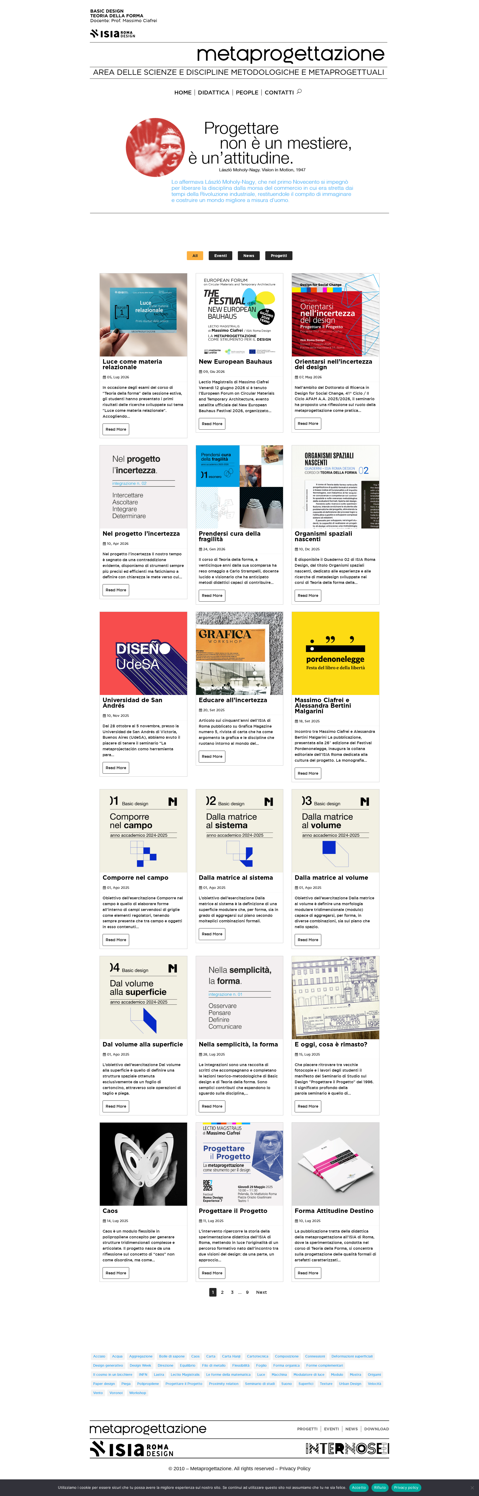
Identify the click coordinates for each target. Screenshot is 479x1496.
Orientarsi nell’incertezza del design (333, 364)
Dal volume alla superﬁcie (143, 1044)
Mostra (355, 1374)
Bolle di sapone (172, 1356)
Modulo (337, 1374)
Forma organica (286, 1365)
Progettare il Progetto (233, 1211)
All (195, 255)
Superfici (306, 1384)
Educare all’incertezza (233, 700)
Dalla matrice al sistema (236, 878)
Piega (126, 1384)
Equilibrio (187, 1365)
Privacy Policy (294, 1468)
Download (376, 1428)
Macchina (279, 1374)
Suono (286, 1384)
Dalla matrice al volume (331, 878)
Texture (326, 1384)
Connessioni (315, 1356)
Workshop (137, 1393)
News (248, 255)
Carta (210, 1356)
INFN (143, 1374)
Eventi (220, 255)
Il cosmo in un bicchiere (112, 1374)
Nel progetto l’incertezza (141, 534)
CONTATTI (279, 92)
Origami (374, 1374)
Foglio (261, 1365)
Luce (261, 1374)
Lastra (159, 1374)
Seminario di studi (260, 1384)
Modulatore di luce (309, 1374)
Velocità (374, 1384)
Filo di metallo (214, 1365)
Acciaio (99, 1356)
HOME (183, 92)
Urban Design (350, 1384)
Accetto (359, 1487)
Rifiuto (380, 1487)
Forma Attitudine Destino (334, 1211)
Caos (110, 1211)
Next (261, 1292)
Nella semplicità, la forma (238, 1044)
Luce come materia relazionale (132, 364)
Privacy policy (406, 1487)
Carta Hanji (231, 1356)
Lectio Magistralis (185, 1374)
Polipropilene (148, 1384)
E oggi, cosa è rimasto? (331, 1044)
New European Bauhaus (235, 362)
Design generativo (108, 1365)
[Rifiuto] (472, 1487)
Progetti (279, 255)
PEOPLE (247, 92)
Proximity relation (223, 1384)
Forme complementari (324, 1365)
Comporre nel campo (136, 878)
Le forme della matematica (228, 1374)
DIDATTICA (214, 92)
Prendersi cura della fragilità (230, 536)
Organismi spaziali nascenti (323, 536)
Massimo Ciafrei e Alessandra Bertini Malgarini (323, 705)
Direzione (165, 1365)
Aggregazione (140, 1356)
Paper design (104, 1384)
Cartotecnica (257, 1356)
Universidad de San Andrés (132, 703)
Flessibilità (240, 1365)
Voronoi (116, 1393)
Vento (98, 1393)
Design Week (140, 1365)
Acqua (117, 1356)
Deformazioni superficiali (352, 1356)
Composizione (287, 1356)
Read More (116, 429)
